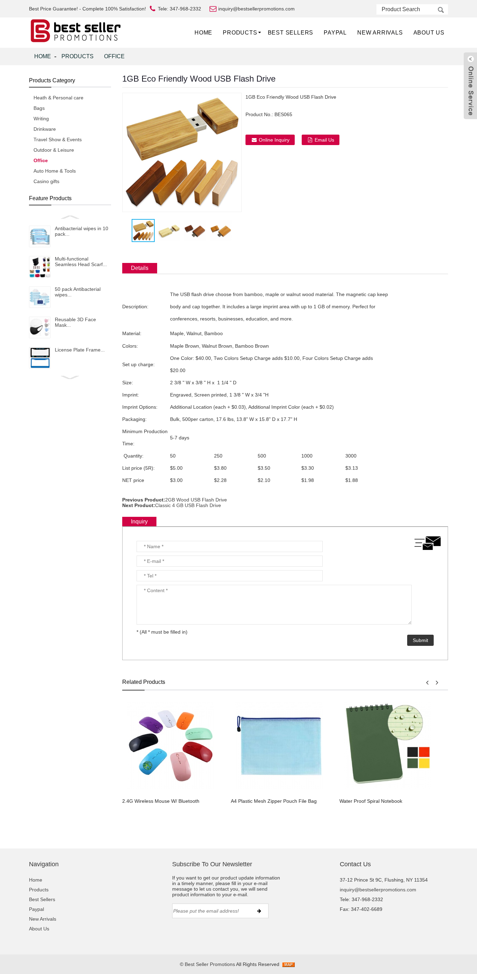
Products (240, 33)
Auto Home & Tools (55, 171)
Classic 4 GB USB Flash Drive (188, 505)
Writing (41, 118)
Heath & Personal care (58, 97)
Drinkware (45, 129)
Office (114, 56)
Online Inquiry (274, 140)
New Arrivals (380, 33)
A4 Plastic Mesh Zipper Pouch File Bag (274, 801)
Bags (39, 108)
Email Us (324, 140)
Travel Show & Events (58, 139)
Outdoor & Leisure (54, 150)
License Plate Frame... (80, 350)
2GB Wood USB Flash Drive (196, 500)
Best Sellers (291, 33)
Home (203, 33)
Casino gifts (46, 181)
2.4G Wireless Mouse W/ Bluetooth (160, 801)
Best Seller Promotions (210, 964)
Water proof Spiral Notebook (370, 801)
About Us (429, 33)
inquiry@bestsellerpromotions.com (378, 889)
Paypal (335, 33)
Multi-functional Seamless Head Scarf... (81, 261)
